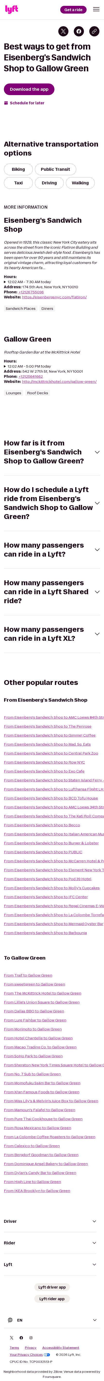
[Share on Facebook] (79, 31)
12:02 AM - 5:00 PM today (29, 366)
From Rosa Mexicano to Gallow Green (37, 1127)
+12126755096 (31, 292)
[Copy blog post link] (94, 31)
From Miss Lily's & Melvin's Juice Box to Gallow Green (51, 1100)
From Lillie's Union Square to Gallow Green (42, 1002)
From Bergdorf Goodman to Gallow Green (41, 1154)
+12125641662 (30, 376)
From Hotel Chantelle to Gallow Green (38, 1038)
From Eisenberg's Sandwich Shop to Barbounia (45, 932)
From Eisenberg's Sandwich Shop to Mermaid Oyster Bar (53, 923)
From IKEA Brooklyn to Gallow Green (37, 1190)
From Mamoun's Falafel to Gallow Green (39, 1109)
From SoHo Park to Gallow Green (33, 1056)
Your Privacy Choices (26, 1355)
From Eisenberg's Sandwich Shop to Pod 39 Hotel (47, 878)
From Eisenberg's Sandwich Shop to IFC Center (46, 896)
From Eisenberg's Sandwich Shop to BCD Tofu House (51, 798)
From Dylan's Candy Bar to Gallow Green (40, 1172)
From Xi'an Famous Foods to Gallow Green (41, 1091)
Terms (14, 1348)
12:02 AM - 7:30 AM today (29, 281)
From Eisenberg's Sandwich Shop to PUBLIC (43, 852)
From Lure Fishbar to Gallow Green (35, 1020)
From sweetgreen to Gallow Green (34, 984)
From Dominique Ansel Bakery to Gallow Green (46, 1163)
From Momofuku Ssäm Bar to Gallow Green (42, 1082)
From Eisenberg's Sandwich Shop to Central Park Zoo (51, 753)
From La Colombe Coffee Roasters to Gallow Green (49, 1136)
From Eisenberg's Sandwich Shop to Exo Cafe (44, 771)
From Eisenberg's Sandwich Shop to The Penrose (47, 726)
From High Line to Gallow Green (32, 1181)
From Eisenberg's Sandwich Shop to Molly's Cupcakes (52, 887)
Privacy (31, 1348)
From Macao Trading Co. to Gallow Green (40, 1047)
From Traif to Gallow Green (28, 975)
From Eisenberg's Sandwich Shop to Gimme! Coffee (50, 735)
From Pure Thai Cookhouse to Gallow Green (43, 1118)
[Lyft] (11, 9)
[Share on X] (63, 31)
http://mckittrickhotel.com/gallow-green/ (59, 381)
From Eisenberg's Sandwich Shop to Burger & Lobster (51, 843)
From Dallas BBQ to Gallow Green (34, 1011)
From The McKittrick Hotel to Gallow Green (42, 993)
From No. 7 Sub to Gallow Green (32, 1074)
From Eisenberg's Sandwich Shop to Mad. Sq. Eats (47, 744)
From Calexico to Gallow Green (32, 1145)
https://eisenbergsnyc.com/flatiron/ (54, 297)
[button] (96, 9)
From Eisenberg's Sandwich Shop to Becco (42, 825)
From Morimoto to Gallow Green (33, 1029)
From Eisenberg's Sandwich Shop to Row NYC (44, 762)
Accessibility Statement (60, 1348)
